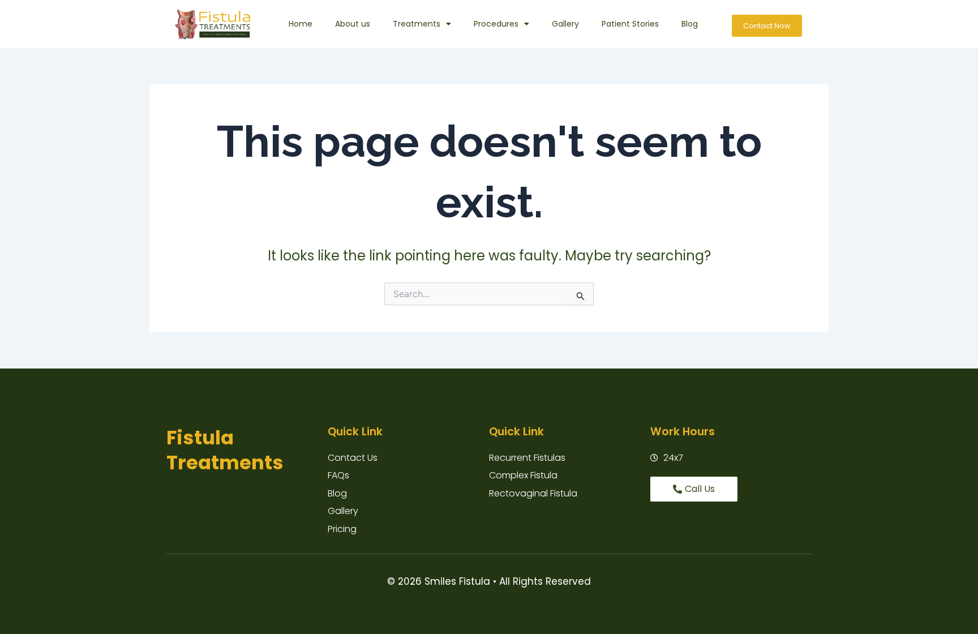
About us (352, 23)
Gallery (565, 23)
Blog (689, 23)
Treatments (416, 23)
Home (300, 23)
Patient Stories (630, 23)
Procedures (496, 23)
